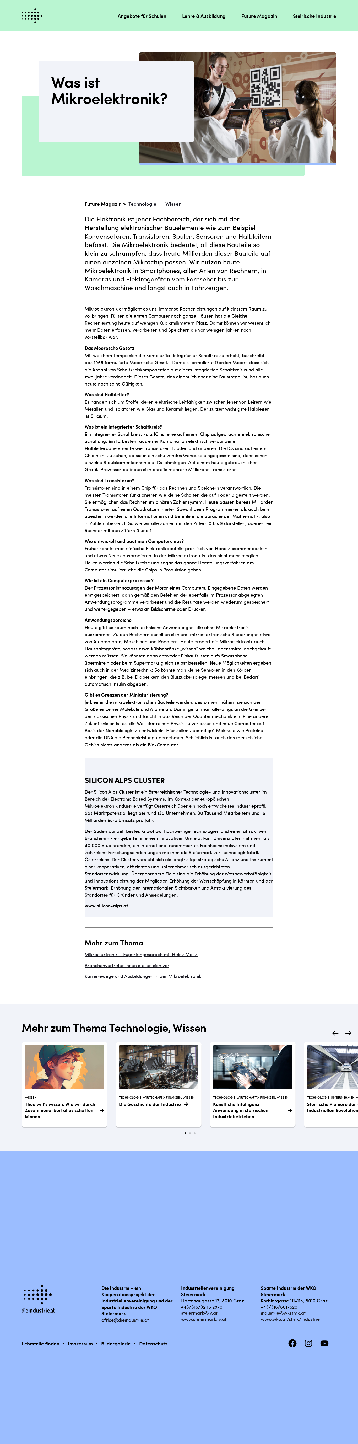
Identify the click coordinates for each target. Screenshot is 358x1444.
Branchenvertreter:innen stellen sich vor (127, 965)
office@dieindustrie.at (125, 1320)
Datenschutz (153, 1343)
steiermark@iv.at (199, 1312)
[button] (335, 1033)
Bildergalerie (116, 1343)
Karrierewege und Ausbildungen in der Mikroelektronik (143, 976)
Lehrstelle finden (40, 1343)
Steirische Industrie (314, 15)
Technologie (142, 203)
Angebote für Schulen (142, 15)
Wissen (173, 203)
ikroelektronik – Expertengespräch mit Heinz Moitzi (143, 954)
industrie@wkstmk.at (283, 1312)
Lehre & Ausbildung (204, 15)
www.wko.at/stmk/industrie (290, 1319)
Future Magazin (259, 15)
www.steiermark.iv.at (203, 1319)
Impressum (80, 1343)
